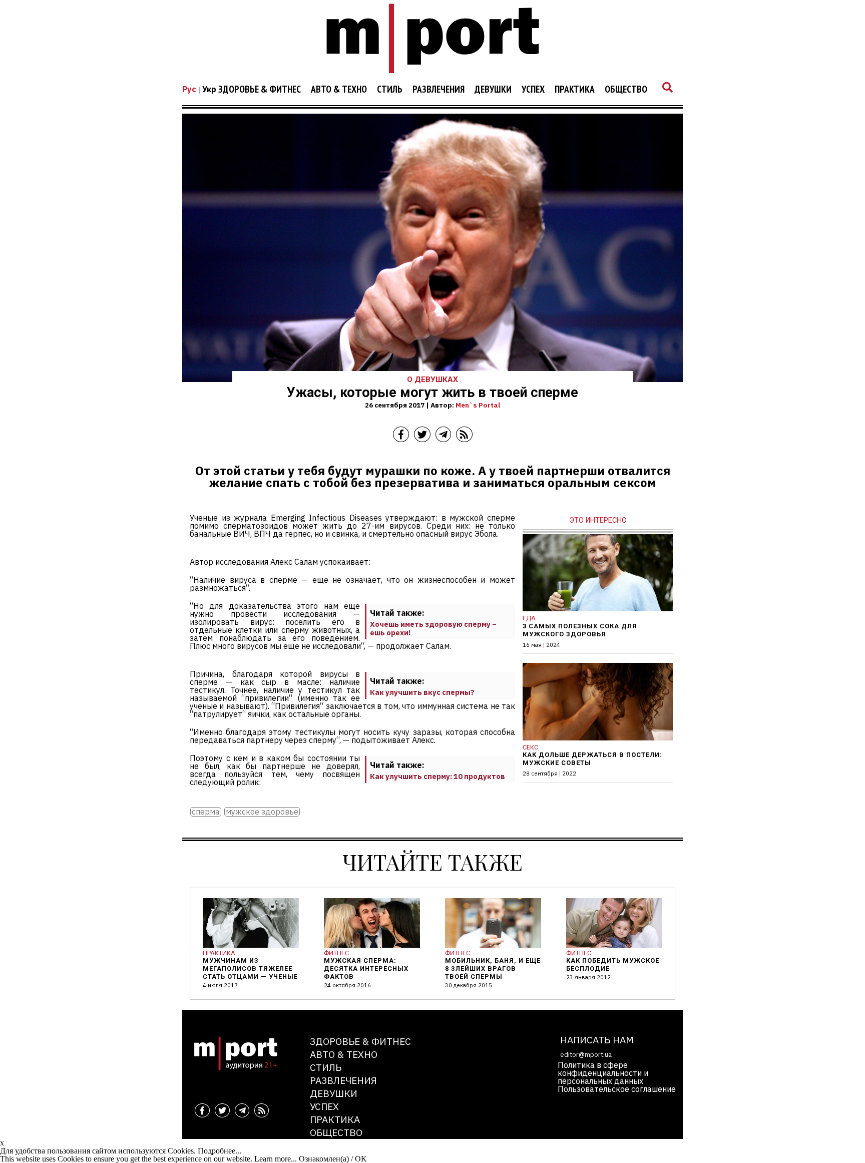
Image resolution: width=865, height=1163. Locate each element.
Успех (533, 89)
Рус (189, 89)
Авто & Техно (339, 89)
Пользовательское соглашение (617, 1089)
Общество (626, 89)
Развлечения (438, 89)
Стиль (389, 89)
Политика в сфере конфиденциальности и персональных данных (603, 1073)
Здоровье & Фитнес (259, 89)
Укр (209, 89)
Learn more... (275, 1158)
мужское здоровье (262, 812)
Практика (575, 89)
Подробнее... (219, 1150)
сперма (206, 812)
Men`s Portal (478, 405)
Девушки (493, 89)
